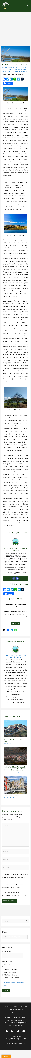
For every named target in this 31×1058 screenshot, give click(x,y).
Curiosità (11, 69)
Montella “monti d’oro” (12, 796)
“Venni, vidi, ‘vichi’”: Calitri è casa (14, 740)
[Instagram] (17, 578)
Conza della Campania (18, 67)
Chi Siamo (7, 1006)
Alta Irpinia (6, 67)
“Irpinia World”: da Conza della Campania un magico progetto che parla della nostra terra (15, 768)
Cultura (4, 69)
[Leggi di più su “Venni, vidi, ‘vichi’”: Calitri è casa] (15, 728)
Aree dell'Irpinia (7, 961)
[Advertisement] (15, 28)
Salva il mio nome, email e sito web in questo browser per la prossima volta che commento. (15, 877)
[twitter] (18, 1031)
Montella (12, 798)
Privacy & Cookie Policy (15, 1009)
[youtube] (23, 1031)
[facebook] (7, 1031)
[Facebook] (13, 578)
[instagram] (12, 1031)
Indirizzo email (7, 952)
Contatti (15, 1006)
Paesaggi (18, 69)
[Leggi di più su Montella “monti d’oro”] (15, 785)
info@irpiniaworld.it (15, 1013)
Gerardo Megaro (19, 1043)
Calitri (11, 743)
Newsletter (23, 1006)
